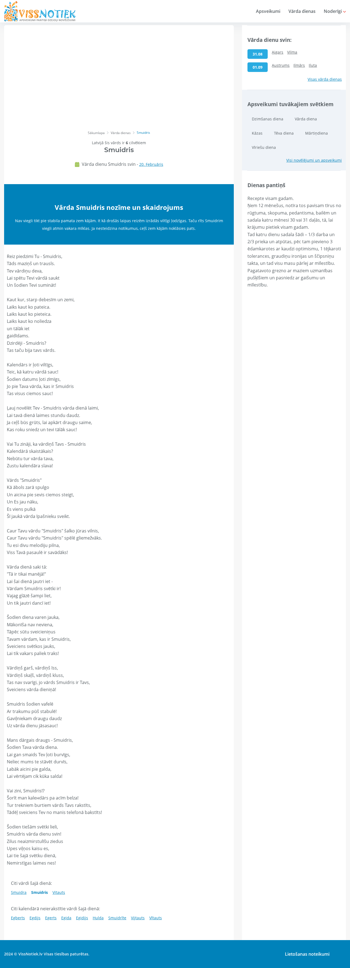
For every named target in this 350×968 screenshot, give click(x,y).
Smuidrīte (117, 917)
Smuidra (19, 892)
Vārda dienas (302, 11)
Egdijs (35, 917)
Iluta (313, 65)
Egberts (18, 917)
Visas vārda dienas (325, 79)
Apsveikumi (268, 11)
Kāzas (257, 133)
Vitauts (58, 892)
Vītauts (155, 917)
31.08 (257, 54)
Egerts (51, 917)
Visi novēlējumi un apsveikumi (314, 160)
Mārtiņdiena (316, 133)
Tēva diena (284, 133)
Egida (66, 917)
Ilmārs (299, 65)
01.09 (257, 67)
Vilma (292, 52)
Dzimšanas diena (267, 118)
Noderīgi (333, 11)
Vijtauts (138, 917)
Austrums (281, 65)
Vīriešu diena (264, 147)
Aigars (277, 52)
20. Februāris (151, 164)
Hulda (98, 917)
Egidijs (82, 917)
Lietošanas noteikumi (307, 954)
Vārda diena (306, 118)
